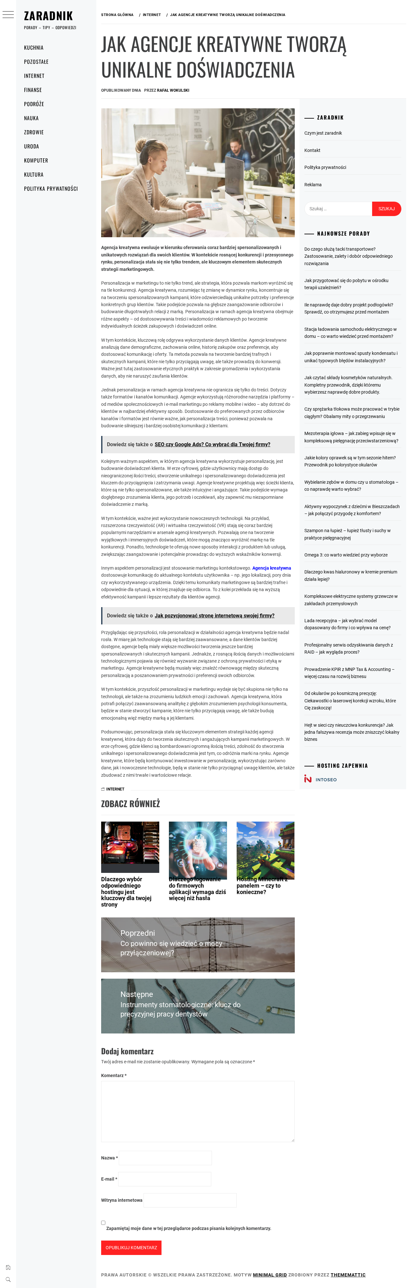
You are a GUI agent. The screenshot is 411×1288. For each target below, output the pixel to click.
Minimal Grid (270, 1274)
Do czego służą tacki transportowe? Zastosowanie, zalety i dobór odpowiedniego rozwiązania (348, 256)
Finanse (33, 90)
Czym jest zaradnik (323, 133)
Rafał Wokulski (173, 90)
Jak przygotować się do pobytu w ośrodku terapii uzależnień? (346, 284)
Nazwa (109, 1157)
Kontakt (312, 150)
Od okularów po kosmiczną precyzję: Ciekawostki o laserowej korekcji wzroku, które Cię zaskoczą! (350, 700)
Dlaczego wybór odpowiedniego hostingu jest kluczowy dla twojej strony (126, 892)
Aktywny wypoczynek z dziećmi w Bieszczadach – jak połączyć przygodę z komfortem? (352, 510)
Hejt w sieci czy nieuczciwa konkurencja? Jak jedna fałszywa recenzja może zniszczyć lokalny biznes (351, 732)
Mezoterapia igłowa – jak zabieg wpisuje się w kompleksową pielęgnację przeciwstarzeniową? (351, 437)
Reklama (313, 184)
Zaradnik (48, 15)
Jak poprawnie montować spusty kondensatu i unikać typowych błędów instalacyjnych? (351, 357)
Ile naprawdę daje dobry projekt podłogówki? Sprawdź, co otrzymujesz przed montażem (348, 308)
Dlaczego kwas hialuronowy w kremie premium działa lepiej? (350, 575)
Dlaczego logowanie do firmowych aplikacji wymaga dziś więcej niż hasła (197, 888)
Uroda (31, 146)
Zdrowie (34, 132)
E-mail (109, 1179)
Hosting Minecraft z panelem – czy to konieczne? (262, 885)
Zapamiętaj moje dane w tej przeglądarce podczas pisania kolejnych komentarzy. (188, 1228)
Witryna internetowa (122, 1200)
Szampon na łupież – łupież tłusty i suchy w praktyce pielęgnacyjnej (347, 534)
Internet (34, 75)
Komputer (36, 160)
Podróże (34, 104)
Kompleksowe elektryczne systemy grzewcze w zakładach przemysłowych (351, 600)
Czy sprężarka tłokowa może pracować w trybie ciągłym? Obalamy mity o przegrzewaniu (351, 412)
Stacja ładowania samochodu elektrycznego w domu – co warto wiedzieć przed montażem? (350, 333)
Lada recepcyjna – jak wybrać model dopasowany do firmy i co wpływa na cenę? (347, 624)
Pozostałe (36, 61)
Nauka (31, 118)
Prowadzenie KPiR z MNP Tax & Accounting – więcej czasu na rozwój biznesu (349, 673)
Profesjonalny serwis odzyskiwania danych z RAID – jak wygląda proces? (348, 648)
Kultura (34, 174)
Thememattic (348, 1274)
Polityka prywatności (51, 188)
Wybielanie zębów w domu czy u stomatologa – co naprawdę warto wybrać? (351, 486)
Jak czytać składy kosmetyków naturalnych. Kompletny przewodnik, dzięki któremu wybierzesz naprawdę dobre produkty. (348, 385)
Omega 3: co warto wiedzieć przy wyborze (346, 554)
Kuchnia (34, 47)
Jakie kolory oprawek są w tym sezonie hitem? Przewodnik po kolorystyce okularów (350, 461)
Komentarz (114, 1075)
